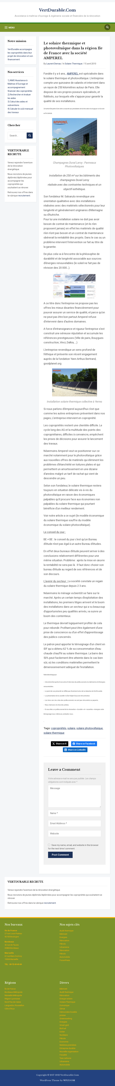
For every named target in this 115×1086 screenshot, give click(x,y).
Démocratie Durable (68, 1012)
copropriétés (58, 728)
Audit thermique (66, 931)
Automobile (65, 957)
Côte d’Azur (10, 1009)
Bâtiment (63, 934)
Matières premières (68, 1045)
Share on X (61, 743)
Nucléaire (64, 1035)
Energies (63, 937)
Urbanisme (64, 947)
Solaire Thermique (73, 63)
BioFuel (63, 1028)
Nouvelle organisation (69, 1051)
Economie (64, 1042)
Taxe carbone (65, 1058)
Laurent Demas (53, 63)
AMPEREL (73, 73)
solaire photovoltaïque (89, 728)
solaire (71, 728)
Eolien (62, 1032)
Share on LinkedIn (77, 750)
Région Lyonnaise (12, 999)
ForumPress (65, 960)
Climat (62, 1009)
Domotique (64, 1005)
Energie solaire (66, 999)
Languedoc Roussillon (14, 1005)
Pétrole (63, 944)
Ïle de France (10, 989)
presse (63, 1015)
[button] (10, 27)
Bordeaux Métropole (13, 992)
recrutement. (24, 195)
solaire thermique (54, 732)
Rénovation (64, 940)
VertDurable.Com (57, 10)
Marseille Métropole (13, 995)
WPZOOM (69, 1080)
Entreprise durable (67, 1048)
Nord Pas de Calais (13, 1002)
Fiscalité (63, 1055)
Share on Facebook (85, 743)
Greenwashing (66, 1018)
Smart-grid (64, 1025)
